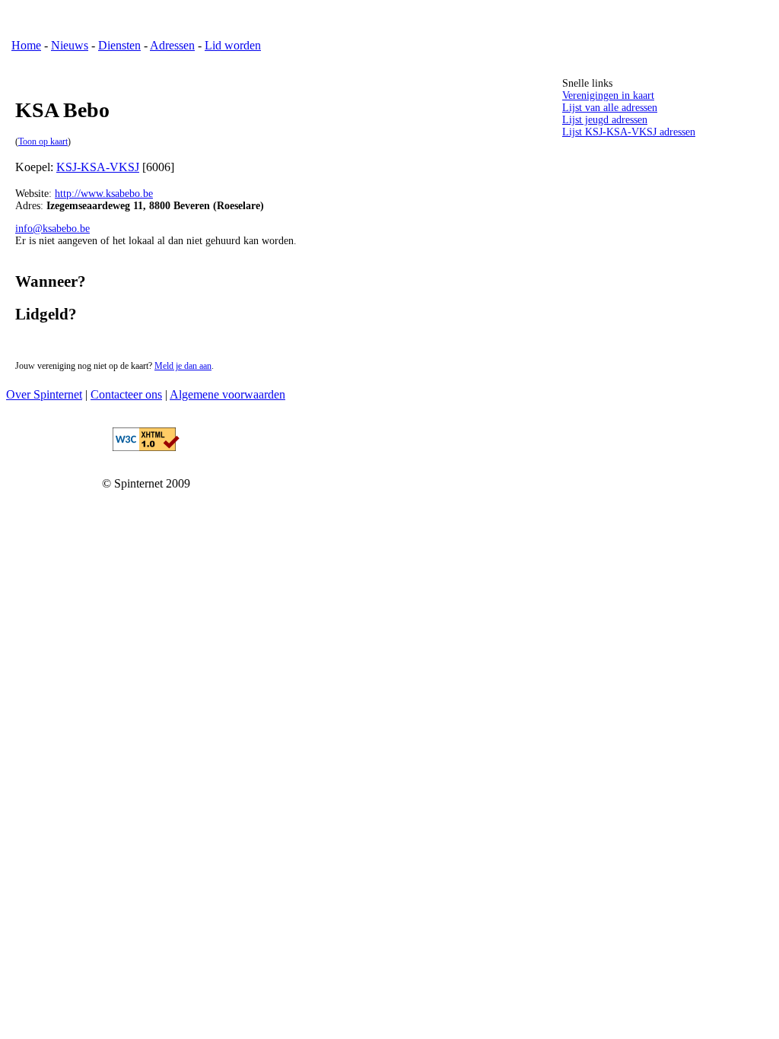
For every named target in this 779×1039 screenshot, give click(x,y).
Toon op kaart (43, 142)
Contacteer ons (126, 394)
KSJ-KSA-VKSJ (97, 166)
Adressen (172, 45)
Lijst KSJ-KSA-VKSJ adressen (628, 132)
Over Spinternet (44, 394)
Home (26, 45)
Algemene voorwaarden (227, 394)
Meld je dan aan (182, 366)
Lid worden (233, 45)
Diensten (119, 45)
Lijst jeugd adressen (604, 120)
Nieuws (69, 45)
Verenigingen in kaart (608, 95)
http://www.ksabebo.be (104, 193)
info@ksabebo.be (52, 228)
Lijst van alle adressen (609, 107)
